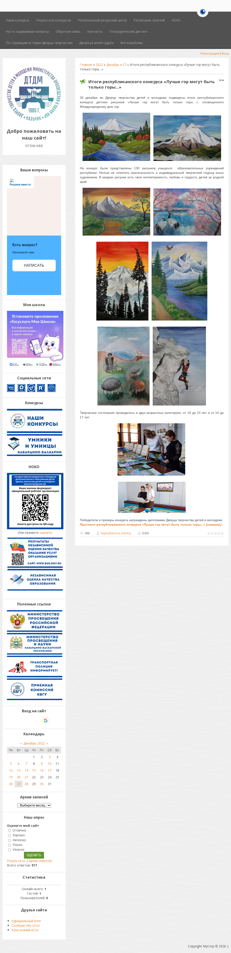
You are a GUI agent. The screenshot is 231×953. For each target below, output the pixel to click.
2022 (99, 64)
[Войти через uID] (14, 720)
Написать (34, 265)
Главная (86, 64)
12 (11, 770)
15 (34, 770)
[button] (202, 14)
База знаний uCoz (25, 930)
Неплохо (19, 840)
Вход (225, 53)
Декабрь (112, 64)
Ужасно (18, 849)
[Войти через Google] (45, 720)
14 (26, 770)
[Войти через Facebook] (30, 720)
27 (124, 64)
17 (49, 770)
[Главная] (34, 121)
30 (42, 784)
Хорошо (19, 835)
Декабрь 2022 (34, 743)
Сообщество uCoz (26, 925)
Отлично (19, 830)
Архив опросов (40, 861)
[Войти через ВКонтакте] (22, 720)
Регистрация (210, 53)
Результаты (16, 861)
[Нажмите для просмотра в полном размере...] (116, 161)
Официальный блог (26, 921)
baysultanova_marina (116, 533)
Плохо (17, 845)
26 (11, 784)
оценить (45, 532)
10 (49, 763)
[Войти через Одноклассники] (53, 720)
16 (42, 770)
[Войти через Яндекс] (37, 720)
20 (19, 777)
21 (26, 777)
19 (11, 777)
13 (19, 770)
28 (26, 784)
